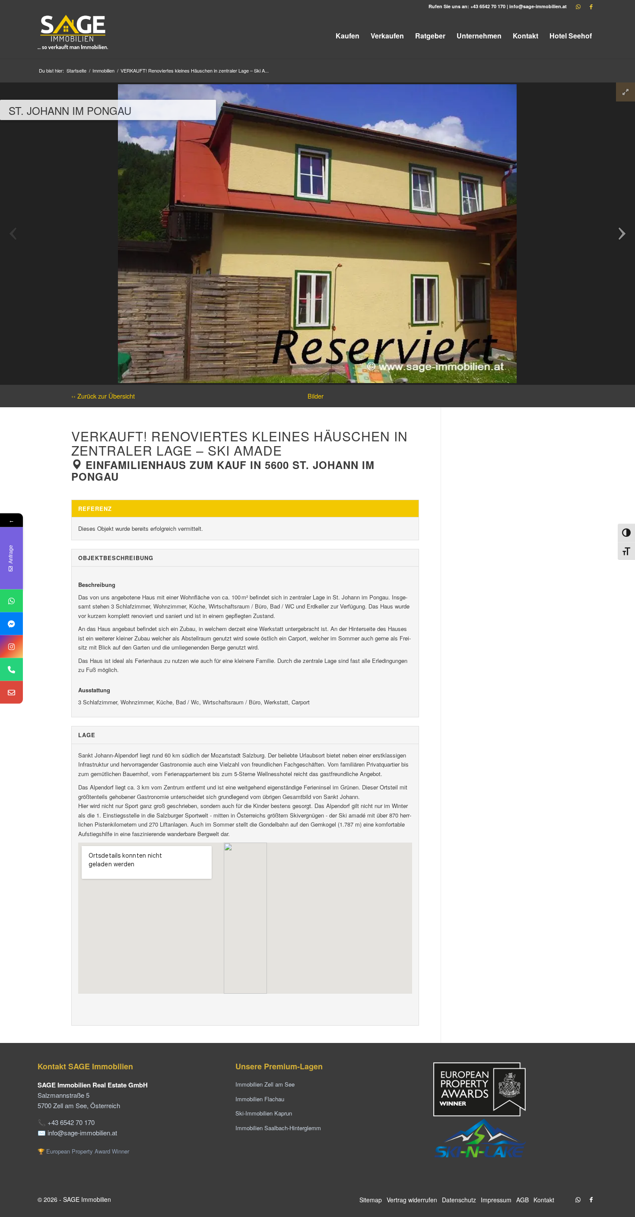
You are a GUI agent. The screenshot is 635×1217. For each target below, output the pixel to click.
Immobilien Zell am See (265, 1084)
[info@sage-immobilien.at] (11, 692)
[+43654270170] (11, 600)
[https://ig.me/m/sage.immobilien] (11, 646)
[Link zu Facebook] (590, 6)
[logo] (73, 35)
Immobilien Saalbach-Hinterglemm (278, 1128)
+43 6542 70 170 (487, 6)
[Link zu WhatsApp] (578, 6)
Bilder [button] (316, 395)
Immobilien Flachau (259, 1099)
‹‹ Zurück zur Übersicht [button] (103, 395)
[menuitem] (347, 35)
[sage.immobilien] (11, 623)
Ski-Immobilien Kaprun (263, 1113)
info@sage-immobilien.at (538, 6)
